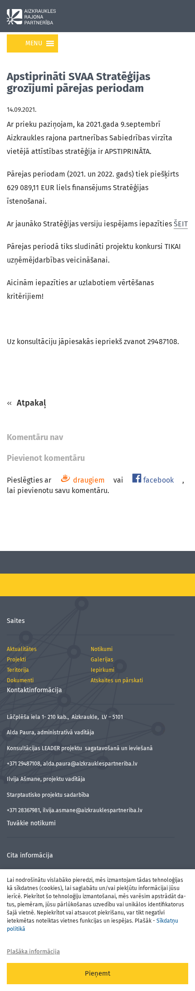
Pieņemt (97, 973)
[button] (33, 43)
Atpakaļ (30, 403)
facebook (157, 480)
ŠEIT (181, 224)
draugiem (88, 480)
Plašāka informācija (33, 951)
